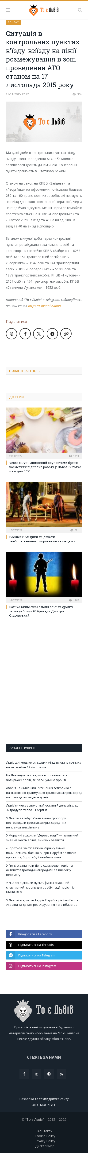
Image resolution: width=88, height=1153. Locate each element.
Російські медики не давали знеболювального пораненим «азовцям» (42, 539)
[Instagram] (36, 1074)
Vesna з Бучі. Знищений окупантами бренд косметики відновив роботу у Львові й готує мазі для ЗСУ (45, 467)
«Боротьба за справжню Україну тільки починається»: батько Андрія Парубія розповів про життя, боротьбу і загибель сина (41, 852)
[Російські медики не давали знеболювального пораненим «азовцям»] (44, 507)
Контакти (45, 1131)
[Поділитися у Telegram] (52, 333)
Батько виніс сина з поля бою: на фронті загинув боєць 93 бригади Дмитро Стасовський (41, 611)
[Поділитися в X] (38, 333)
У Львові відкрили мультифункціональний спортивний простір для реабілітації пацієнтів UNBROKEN (40, 887)
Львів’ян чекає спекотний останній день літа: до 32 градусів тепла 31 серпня (42, 807)
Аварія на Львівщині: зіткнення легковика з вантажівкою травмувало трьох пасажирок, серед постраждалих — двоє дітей (44, 792)
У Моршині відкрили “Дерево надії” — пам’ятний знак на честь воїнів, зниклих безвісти (42, 837)
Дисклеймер (44, 1146)
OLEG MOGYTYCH (44, 1105)
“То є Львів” (34, 1119)
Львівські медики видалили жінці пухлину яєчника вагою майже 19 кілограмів (43, 764)
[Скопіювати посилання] (66, 333)
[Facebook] (24, 1074)
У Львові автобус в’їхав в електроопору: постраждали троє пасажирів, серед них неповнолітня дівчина (36, 822)
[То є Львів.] (44, 9)
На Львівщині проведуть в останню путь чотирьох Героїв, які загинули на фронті (37, 777)
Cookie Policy (45, 1136)
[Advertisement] (47, 351)
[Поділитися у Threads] (11, 333)
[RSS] (61, 1074)
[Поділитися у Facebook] (25, 333)
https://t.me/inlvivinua (44, 306)
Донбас (13, 22)
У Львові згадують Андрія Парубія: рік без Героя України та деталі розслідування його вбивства (42, 902)
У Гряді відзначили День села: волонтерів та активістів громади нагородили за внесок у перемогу (39, 870)
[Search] (80, 10)
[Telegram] (49, 1074)
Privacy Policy (44, 1141)
